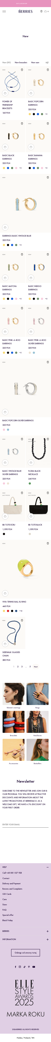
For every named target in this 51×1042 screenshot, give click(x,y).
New (6, 62)
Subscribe (44, 824)
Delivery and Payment (11, 883)
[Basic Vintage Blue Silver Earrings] (33, 352)
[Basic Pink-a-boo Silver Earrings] (3, 429)
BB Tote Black (35, 524)
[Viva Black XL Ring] (12, 610)
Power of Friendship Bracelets (7, 105)
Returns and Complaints (12, 888)
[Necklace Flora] (29, 483)
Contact (5, 878)
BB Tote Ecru (8, 524)
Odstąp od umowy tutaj (25, 952)
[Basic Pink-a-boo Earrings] (16, 168)
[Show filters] (47, 62)
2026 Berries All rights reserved (25, 1029)
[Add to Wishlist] (22, 70)
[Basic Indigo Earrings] (37, 114)
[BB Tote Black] (3, 533)
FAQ (4, 910)
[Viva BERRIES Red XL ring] (8, 610)
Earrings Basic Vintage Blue (16, 235)
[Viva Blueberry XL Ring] (16, 610)
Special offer (7, 915)
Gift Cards (6, 894)
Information (9, 939)
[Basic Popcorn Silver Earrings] (29, 352)
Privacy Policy (24, 847)
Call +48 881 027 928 (12, 873)
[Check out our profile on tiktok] (25, 967)
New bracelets (21, 62)
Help (4, 867)
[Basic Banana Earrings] (29, 114)
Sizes (4, 904)
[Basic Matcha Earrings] (42, 114)
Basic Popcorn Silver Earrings (18, 420)
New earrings (37, 62)
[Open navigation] (4, 11)
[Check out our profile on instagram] (20, 967)
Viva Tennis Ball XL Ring (14, 601)
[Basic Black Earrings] (33, 114)
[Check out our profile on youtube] (33, 967)
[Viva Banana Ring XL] (3, 610)
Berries (5, 931)
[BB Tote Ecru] (29, 533)
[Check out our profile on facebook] (15, 967)
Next (36, 667)
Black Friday (7, 920)
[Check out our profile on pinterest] (29, 967)
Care (4, 899)
